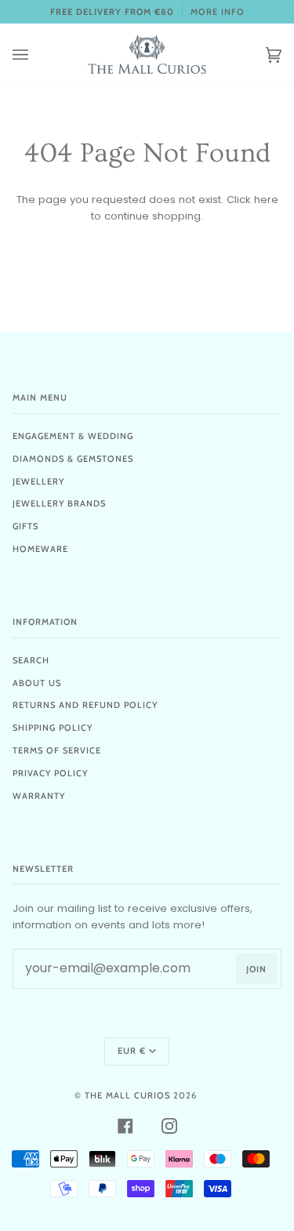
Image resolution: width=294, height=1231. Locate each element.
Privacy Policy (50, 773)
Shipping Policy (53, 727)
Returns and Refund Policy (85, 704)
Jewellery (38, 481)
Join (256, 969)
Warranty (39, 795)
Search (31, 660)
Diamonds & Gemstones (73, 458)
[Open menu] (36, 54)
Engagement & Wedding (73, 435)
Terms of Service (57, 750)
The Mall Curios (127, 1095)
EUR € (132, 1050)
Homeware (40, 548)
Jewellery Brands (59, 503)
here (266, 199)
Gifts (25, 526)
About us (37, 682)
